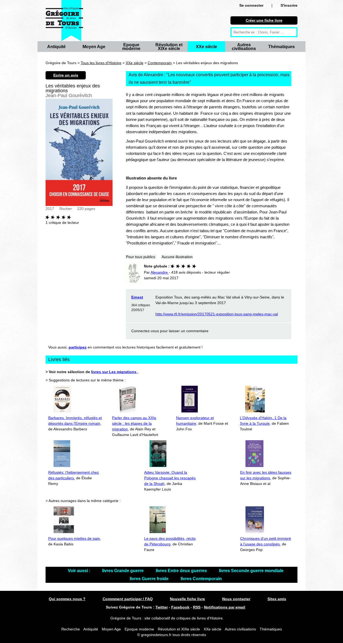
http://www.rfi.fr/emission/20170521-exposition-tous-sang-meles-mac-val (216, 314)
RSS (196, 607)
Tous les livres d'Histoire (101, 63)
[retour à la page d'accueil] (64, 20)
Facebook (180, 607)
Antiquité (56, 46)
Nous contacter (236, 599)
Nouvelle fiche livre (187, 599)
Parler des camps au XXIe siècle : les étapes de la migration (134, 423)
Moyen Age (94, 46)
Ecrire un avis (65, 75)
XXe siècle (206, 46)
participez (78, 347)
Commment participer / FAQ (128, 599)
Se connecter (251, 5)
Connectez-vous (145, 331)
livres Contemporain (201, 578)
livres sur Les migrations (114, 372)
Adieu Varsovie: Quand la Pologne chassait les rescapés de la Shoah (170, 478)
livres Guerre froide (150, 578)
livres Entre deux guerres (182, 570)
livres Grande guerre (123, 570)
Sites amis (276, 599)
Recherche (70, 629)
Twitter (161, 607)
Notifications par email (224, 607)
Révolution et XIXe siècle (168, 47)
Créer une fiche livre (264, 20)
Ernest (137, 297)
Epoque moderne (131, 47)
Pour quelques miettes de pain (74, 538)
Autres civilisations (244, 47)
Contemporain (160, 63)
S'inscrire (289, 5)
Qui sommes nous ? (67, 599)
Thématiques (281, 46)
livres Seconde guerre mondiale (251, 570)
